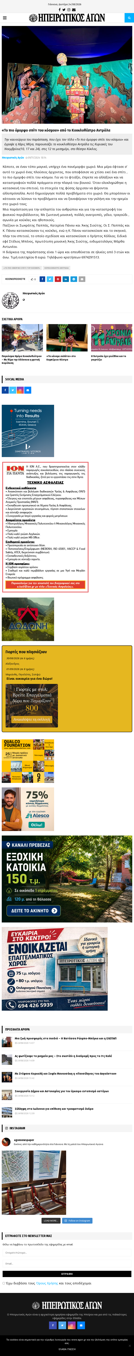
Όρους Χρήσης (47, 1283)
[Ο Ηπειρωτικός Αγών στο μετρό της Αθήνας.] (34, 1183)
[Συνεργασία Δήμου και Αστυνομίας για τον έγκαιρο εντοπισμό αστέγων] (7, 1095)
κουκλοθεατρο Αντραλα (56, 268)
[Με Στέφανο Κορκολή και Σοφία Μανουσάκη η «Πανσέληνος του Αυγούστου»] (7, 1077)
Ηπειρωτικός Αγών (13, 157)
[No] (129, 1345)
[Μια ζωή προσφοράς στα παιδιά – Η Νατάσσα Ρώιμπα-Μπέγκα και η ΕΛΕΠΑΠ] (7, 1042)
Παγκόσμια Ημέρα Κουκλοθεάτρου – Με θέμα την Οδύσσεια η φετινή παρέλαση (22, 360)
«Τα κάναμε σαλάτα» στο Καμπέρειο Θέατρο (61, 358)
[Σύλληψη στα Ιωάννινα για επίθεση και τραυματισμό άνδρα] (7, 1112)
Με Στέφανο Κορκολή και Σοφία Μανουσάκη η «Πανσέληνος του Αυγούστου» (65, 1073)
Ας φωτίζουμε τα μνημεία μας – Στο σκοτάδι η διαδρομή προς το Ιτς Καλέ (63, 1056)
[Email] (81, 1325)
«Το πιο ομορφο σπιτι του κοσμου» (21, 268)
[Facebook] (53, 1325)
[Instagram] (72, 1325)
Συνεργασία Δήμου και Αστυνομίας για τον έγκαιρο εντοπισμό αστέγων (62, 1091)
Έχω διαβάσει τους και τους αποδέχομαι (48, 1283)
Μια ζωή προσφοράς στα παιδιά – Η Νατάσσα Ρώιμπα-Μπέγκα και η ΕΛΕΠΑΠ (66, 1038)
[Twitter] (62, 1325)
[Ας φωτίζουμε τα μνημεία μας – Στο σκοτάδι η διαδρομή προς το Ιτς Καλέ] (7, 1059)
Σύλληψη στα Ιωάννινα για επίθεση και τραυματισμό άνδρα (54, 1108)
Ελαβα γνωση (67, 1349)
